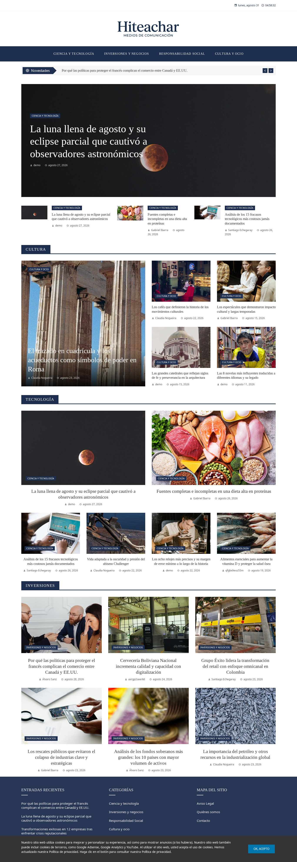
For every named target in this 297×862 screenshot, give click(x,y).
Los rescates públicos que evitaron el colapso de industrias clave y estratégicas (61, 757)
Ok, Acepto (261, 849)
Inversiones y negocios (41, 647)
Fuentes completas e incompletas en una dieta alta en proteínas (167, 219)
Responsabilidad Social (47, 115)
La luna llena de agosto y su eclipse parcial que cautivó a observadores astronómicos (56, 818)
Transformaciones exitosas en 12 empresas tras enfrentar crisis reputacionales (91, 141)
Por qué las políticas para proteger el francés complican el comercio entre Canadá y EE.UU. (61, 666)
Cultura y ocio (39, 269)
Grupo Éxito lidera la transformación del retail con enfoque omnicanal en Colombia (235, 666)
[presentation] (265, 70)
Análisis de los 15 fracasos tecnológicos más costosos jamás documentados (247, 219)
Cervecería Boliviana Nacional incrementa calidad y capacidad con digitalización (148, 666)
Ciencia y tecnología (66, 207)
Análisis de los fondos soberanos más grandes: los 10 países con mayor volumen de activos (148, 757)
